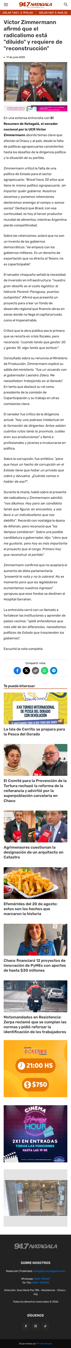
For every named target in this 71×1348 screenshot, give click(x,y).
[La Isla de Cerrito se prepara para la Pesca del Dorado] (35, 708)
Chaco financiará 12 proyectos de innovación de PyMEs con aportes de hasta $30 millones (35, 965)
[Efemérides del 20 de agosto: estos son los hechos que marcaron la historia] (35, 883)
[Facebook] (25, 1326)
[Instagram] (35, 1326)
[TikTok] (45, 1326)
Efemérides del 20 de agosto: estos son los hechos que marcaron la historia (31, 909)
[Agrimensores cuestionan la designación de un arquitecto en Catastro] (35, 826)
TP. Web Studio (44, 1343)
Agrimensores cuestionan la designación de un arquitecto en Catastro (33, 852)
